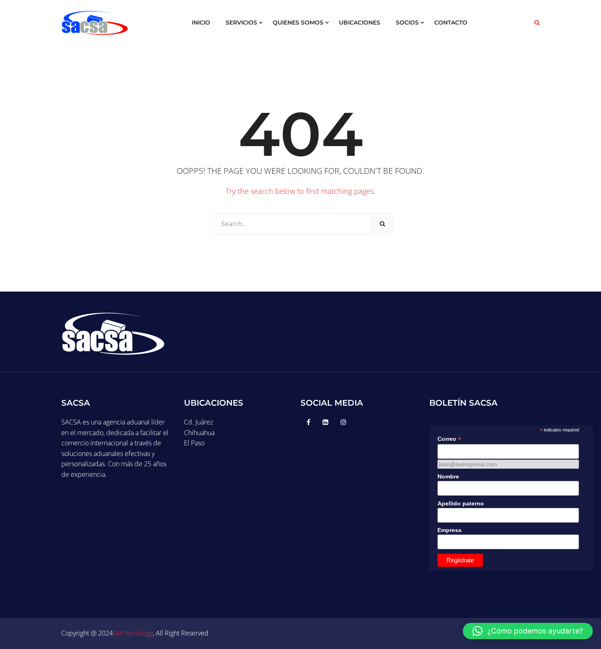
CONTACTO (450, 22)
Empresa (449, 530)
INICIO (201, 22)
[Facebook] (308, 422)
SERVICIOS (241, 22)
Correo (449, 439)
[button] (528, 631)
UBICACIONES (359, 22)
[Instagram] (343, 422)
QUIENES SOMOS (298, 22)
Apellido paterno (460, 503)
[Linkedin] (325, 422)
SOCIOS (407, 22)
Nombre (448, 476)
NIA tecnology (133, 633)
